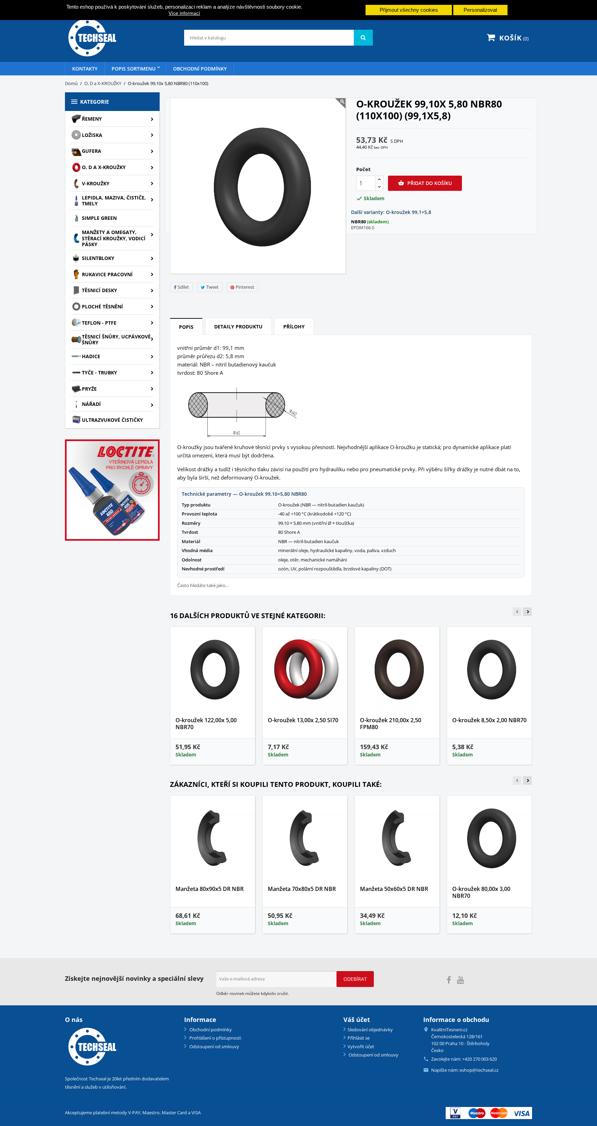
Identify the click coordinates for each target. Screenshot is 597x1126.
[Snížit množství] (379, 187)
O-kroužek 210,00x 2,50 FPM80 (390, 723)
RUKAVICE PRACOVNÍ (107, 274)
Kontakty (84, 68)
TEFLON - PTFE (99, 322)
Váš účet (356, 1019)
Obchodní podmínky (200, 68)
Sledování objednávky (370, 1029)
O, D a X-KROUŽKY (104, 167)
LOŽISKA (92, 135)
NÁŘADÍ (91, 404)
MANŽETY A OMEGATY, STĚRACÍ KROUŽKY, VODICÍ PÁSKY (113, 238)
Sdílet (183, 287)
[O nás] (91, 1046)
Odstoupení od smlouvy (213, 1046)
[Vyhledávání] (363, 38)
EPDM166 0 (362, 227)
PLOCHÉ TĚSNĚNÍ (102, 306)
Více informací (184, 13)
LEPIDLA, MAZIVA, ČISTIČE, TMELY (114, 200)
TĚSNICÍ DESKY (99, 290)
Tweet (212, 287)
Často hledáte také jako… (203, 585)
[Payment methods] (489, 1112)
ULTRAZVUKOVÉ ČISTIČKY (112, 420)
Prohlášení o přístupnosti (214, 1038)
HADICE (91, 356)
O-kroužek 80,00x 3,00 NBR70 (481, 892)
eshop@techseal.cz (479, 1070)
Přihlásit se (359, 1038)
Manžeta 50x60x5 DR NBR (394, 889)
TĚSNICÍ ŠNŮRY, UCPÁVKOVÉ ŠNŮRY (116, 339)
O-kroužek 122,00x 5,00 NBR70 (206, 723)
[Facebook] (449, 980)
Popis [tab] (186, 327)
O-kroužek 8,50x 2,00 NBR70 (489, 720)
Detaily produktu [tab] (238, 326)
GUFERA (91, 151)
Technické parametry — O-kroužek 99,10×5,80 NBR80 (244, 494)
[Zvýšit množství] (379, 180)
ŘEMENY (92, 118)
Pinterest (245, 287)
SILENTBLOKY (98, 258)
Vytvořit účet (361, 1046)
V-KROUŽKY (96, 183)
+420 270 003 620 (479, 1059)
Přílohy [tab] (294, 326)
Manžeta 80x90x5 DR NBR (210, 889)
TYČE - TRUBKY (99, 372)
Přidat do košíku (425, 183)
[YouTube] (460, 980)
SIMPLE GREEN (99, 218)
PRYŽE (89, 388)
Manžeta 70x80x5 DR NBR (302, 889)
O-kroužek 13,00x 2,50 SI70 (303, 720)
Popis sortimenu (133, 68)
